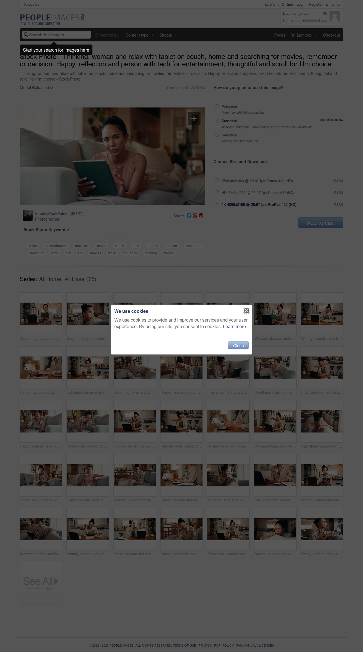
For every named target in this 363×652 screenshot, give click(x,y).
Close (238, 345)
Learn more (234, 326)
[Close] (246, 311)
